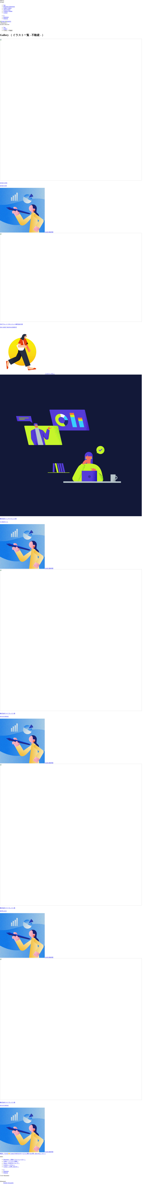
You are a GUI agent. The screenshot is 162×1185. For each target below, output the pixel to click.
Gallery (5, 29)
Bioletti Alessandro (8, 1183)
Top (4, 27)
